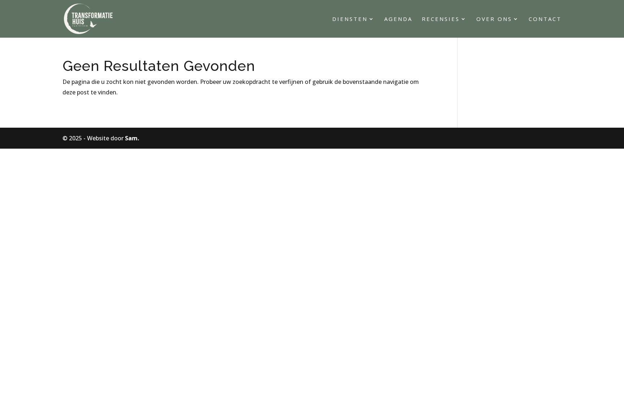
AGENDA (398, 19)
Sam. (132, 138)
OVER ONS (494, 19)
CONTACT (545, 19)
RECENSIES (441, 19)
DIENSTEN (350, 19)
